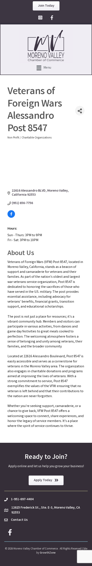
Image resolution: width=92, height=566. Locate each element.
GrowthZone (48, 553)
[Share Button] (80, 111)
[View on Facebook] (11, 217)
